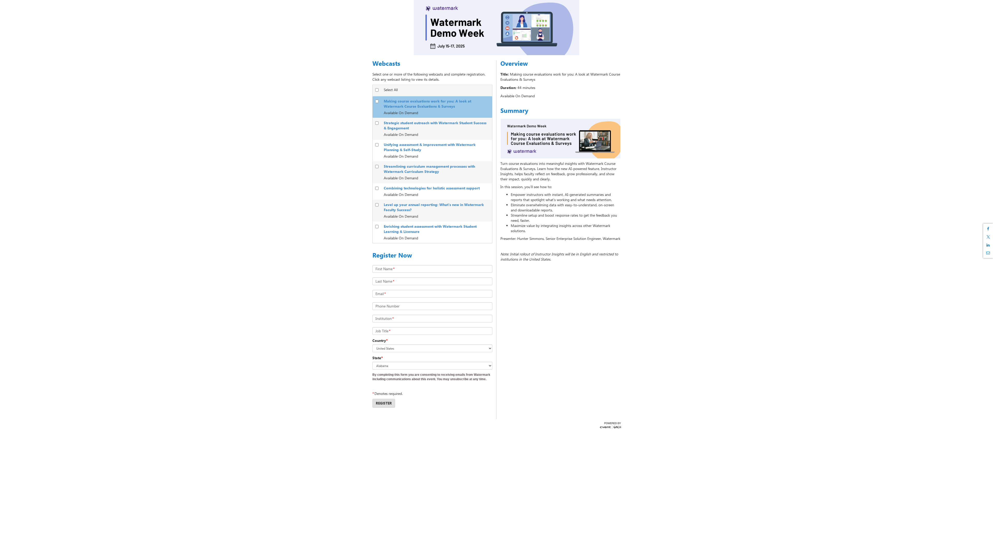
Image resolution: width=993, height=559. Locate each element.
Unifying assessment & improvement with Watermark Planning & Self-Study (430, 147)
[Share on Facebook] (988, 229)
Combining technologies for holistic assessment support (432, 188)
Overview (514, 63)
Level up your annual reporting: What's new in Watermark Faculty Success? (434, 207)
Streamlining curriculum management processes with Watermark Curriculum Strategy (429, 169)
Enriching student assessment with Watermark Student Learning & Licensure (430, 229)
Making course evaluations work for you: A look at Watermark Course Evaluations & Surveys (427, 104)
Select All (391, 89)
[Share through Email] (988, 253)
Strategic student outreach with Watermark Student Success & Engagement (435, 125)
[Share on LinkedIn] (988, 245)
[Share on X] (988, 237)
